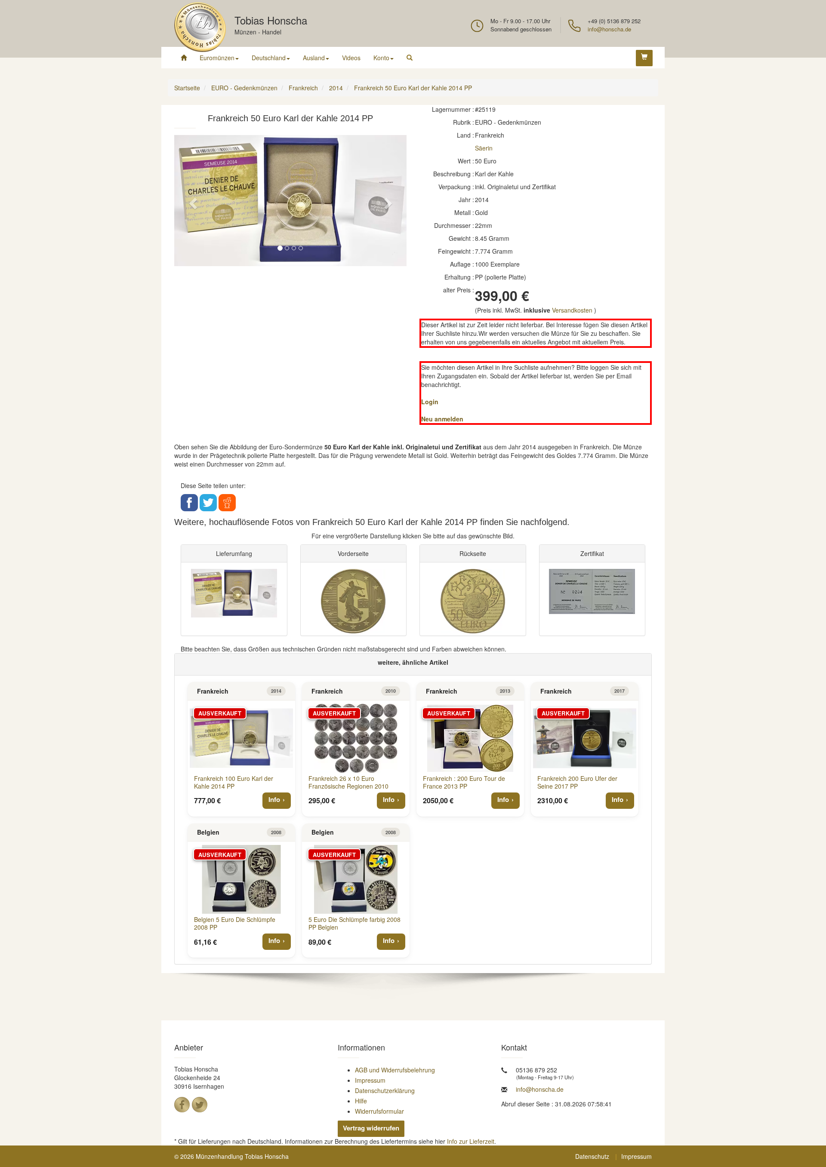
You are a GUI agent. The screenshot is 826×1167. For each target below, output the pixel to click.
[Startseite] (183, 57)
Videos (351, 57)
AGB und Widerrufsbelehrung (395, 1070)
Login (429, 401)
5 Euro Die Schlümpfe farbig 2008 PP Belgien (354, 923)
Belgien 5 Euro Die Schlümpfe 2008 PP (234, 923)
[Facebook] (182, 1104)
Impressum (370, 1080)
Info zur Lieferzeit (470, 1141)
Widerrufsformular (379, 1111)
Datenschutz (592, 1156)
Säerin (484, 148)
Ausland (314, 57)
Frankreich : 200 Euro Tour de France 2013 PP (464, 782)
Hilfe (361, 1100)
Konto (381, 57)
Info (274, 799)
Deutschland (269, 57)
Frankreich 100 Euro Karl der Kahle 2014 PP (233, 782)
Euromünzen (217, 57)
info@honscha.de (609, 29)
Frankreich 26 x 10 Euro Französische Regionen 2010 (348, 782)
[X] (199, 1104)
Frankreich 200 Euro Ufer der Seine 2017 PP (577, 782)
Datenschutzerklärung (385, 1090)
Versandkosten (572, 310)
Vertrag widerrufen (371, 1128)
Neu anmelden (442, 419)
